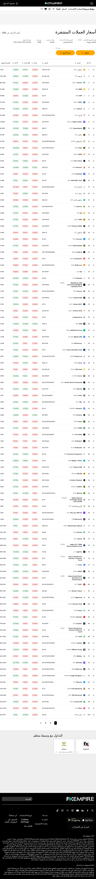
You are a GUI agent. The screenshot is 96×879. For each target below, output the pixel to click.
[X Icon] (92, 810)
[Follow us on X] (53, 8)
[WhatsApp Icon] (62, 810)
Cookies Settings (25, 820)
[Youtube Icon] (77, 810)
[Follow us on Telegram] (41, 8)
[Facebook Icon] (87, 810)
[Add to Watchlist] (93, 69)
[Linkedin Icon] (82, 810)
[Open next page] (40, 723)
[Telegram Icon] (67, 810)
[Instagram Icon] (72, 810)
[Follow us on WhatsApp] (49, 8)
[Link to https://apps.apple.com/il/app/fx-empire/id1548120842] (87, 820)
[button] (91, 3)
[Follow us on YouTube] (45, 8)
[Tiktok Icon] (57, 810)
